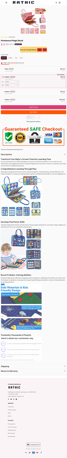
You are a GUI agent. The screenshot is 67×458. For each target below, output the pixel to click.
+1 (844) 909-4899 (13, 394)
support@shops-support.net (16, 396)
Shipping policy (12, 430)
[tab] (29, 31)
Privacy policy (11, 424)
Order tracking (12, 410)
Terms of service (12, 427)
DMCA (9, 416)
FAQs (9, 413)
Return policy (11, 433)
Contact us (11, 406)
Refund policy (11, 436)
